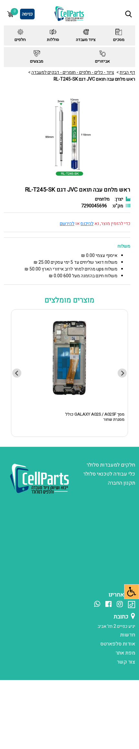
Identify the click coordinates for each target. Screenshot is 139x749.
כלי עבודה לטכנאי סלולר (109, 474)
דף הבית (127, 72)
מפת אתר (125, 653)
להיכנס (86, 223)
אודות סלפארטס (117, 644)
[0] (10, 14)
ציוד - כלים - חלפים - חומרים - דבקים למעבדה (72, 72)
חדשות (127, 635)
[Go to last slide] (122, 373)
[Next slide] (16, 373)
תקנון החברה (121, 483)
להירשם (67, 223)
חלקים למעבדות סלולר (111, 465)
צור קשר (126, 662)
